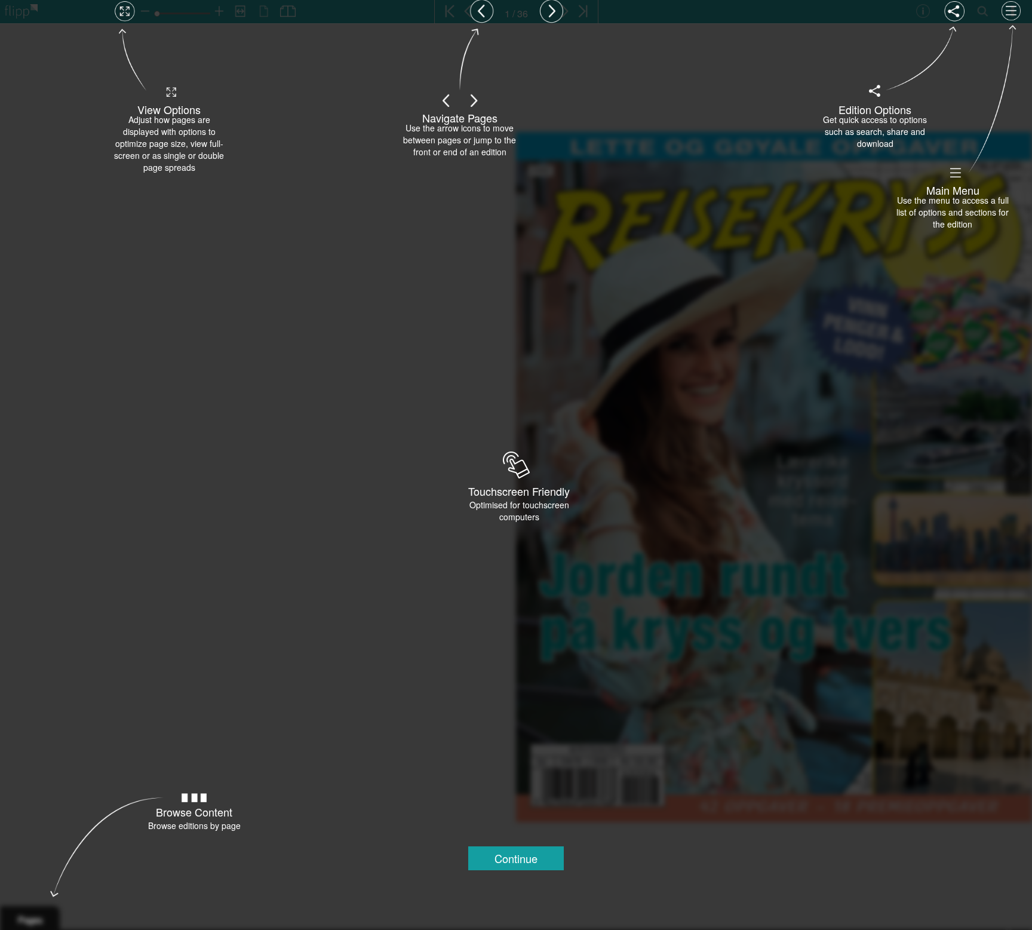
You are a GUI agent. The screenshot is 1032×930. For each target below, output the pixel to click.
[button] (516, 858)
